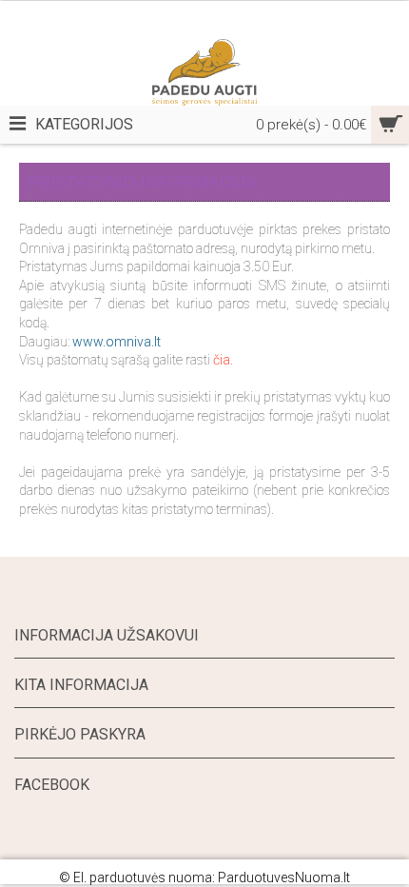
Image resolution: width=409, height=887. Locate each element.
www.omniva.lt (116, 341)
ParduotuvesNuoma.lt (284, 877)
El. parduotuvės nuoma (142, 877)
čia (221, 359)
